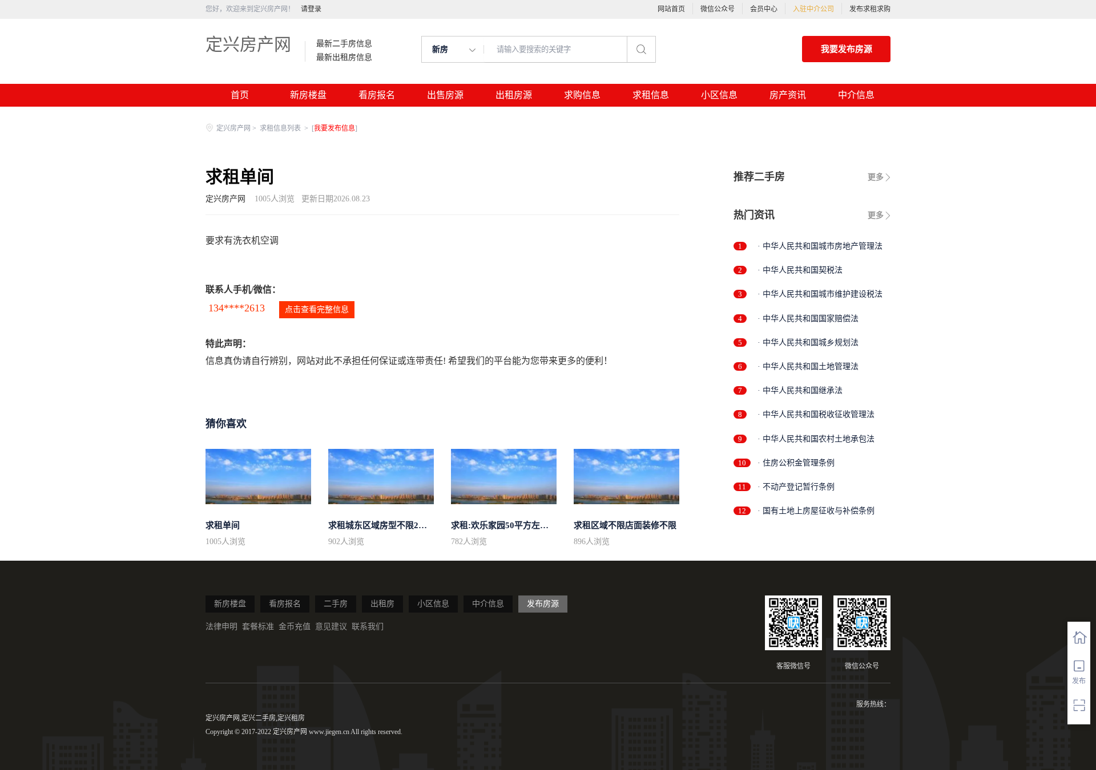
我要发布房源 (846, 49)
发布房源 (543, 603)
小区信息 (719, 95)
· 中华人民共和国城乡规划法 (808, 342)
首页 (240, 95)
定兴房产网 (248, 44)
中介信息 (856, 95)
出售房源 (445, 95)
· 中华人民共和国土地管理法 (808, 366)
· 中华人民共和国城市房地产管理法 (820, 246)
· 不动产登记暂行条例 (796, 487)
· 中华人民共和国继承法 (800, 390)
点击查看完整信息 (317, 309)
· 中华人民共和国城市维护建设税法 (820, 294)
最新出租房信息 (344, 58)
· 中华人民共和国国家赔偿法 (808, 318)
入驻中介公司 (813, 9)
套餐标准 (258, 626)
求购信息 (582, 95)
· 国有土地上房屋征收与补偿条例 (816, 510)
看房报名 (376, 95)
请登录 (311, 9)
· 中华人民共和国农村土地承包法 (816, 439)
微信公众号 (717, 9)
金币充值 (295, 626)
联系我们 (368, 626)
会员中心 (763, 9)
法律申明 (221, 626)
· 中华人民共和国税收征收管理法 (816, 414)
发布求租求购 (869, 9)
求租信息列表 (281, 128)
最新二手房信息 (344, 44)
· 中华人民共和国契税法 (800, 270)
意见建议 (331, 626)
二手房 (336, 603)
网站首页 (671, 9)
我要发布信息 (334, 128)
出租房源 (513, 95)
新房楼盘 (308, 95)
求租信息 (650, 95)
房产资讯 (787, 95)
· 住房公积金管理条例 (796, 463)
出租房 (382, 603)
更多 (876, 177)
